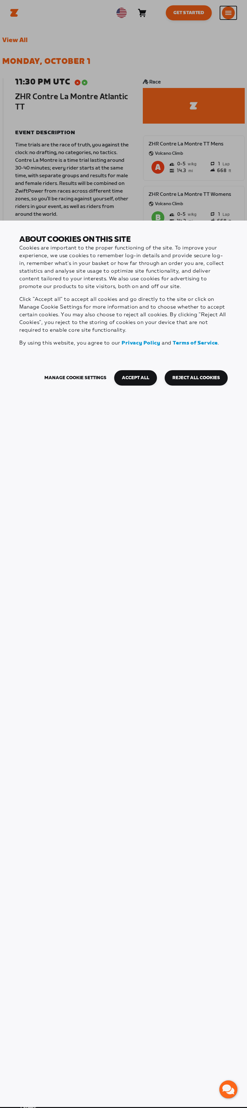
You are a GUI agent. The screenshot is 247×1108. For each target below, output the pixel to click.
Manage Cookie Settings (75, 378)
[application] (228, 1089)
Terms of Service (195, 343)
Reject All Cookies (196, 378)
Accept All (135, 378)
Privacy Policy (141, 343)
